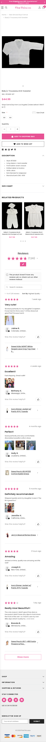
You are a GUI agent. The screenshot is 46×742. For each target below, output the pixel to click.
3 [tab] (25, 241)
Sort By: (25, 294)
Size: (4, 112)
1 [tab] (23, 86)
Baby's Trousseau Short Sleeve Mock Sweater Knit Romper (34, 234)
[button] (37, 258)
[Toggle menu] (2, 8)
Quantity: (5, 124)
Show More (30, 619)
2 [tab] (23, 241)
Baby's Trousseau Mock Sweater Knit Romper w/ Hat (12, 233)
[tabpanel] (23, 52)
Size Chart (40, 113)
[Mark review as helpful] (38, 337)
